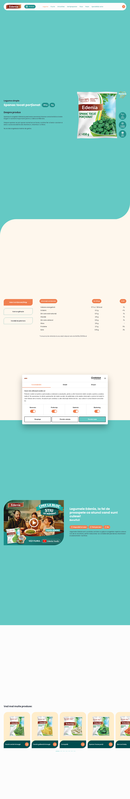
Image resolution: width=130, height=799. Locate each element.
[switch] (54, 411)
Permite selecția (65, 419)
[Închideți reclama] (105, 378)
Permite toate (92, 419)
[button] (57, 752)
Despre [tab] (93, 384)
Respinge (38, 419)
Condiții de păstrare (18, 321)
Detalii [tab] (65, 384)
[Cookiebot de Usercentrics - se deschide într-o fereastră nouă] (92, 378)
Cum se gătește (18, 312)
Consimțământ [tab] (36, 384)
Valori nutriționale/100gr (18, 302)
